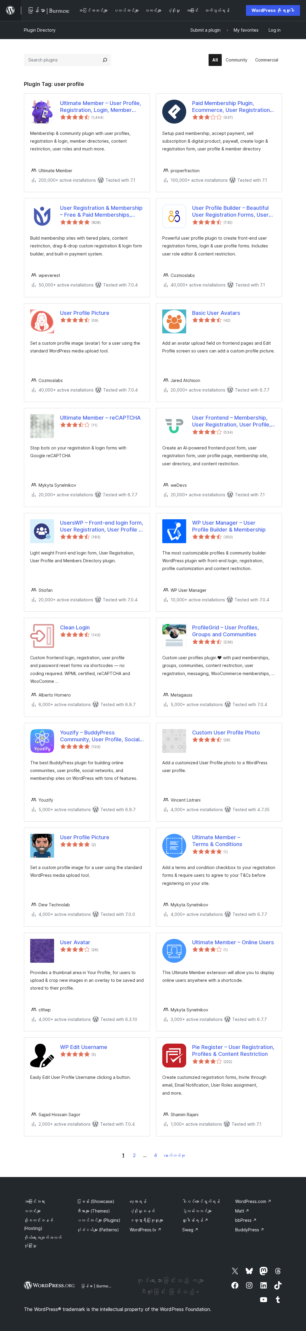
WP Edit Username (83, 1047)
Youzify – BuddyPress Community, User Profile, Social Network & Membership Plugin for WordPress (100, 736)
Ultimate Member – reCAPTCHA (100, 418)
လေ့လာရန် (138, 1201)
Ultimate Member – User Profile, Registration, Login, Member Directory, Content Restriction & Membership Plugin (100, 107)
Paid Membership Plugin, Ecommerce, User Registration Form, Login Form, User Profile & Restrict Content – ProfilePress (233, 107)
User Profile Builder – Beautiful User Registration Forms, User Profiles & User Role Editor (230, 211)
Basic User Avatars (216, 313)
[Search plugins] (105, 60)
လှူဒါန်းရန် (195, 1220)
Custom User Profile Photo (226, 732)
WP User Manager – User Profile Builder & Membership (229, 526)
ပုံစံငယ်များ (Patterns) (98, 1229)
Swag (190, 1229)
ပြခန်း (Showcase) (95, 1201)
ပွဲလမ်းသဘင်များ (197, 1210)
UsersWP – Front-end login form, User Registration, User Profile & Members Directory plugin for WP (101, 526)
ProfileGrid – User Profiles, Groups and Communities (225, 630)
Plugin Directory (40, 30)
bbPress (246, 1220)
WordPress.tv (145, 1229)
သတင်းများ (32, 1210)
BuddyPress (249, 1229)
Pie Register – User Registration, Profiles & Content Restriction (233, 1050)
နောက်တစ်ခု (174, 1155)
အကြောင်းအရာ (34, 1201)
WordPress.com (253, 1201)
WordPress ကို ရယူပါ (273, 10)
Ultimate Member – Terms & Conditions (217, 840)
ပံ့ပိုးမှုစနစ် (142, 1210)
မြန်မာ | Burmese (97, 1286)
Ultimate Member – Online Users (233, 942)
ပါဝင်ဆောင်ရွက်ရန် (201, 1201)
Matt (242, 1210)
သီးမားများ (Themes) (93, 1210)
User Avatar (75, 942)
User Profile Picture (84, 313)
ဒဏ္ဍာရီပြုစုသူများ (146, 1220)
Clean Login (75, 627)
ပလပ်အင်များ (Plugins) (98, 1220)
